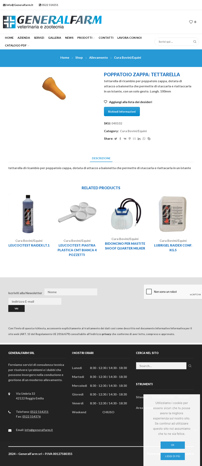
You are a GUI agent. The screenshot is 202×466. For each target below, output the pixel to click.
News (69, 37)
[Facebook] (120, 138)
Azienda (24, 37)
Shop (79, 57)
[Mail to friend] (134, 138)
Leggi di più (172, 456)
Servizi (39, 37)
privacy (106, 334)
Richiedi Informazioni (122, 111)
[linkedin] (139, 138)
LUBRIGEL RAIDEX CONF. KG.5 (173, 247)
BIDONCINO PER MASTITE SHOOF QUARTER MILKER (125, 246)
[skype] (149, 138)
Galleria (54, 37)
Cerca (190, 365)
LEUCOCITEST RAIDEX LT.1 (29, 245)
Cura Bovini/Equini (127, 57)
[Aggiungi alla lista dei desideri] (37, 228)
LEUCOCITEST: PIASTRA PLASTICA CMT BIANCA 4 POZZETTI (77, 250)
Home (9, 37)
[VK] (125, 138)
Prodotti (84, 37)
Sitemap (142, 397)
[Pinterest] (129, 138)
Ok (173, 444)
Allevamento (98, 57)
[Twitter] (115, 138)
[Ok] (195, 430)
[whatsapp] (144, 138)
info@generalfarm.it (19, 5)
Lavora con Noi (129, 37)
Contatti (106, 37)
